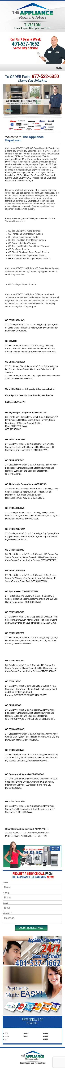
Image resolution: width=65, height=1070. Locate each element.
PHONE (6, 892)
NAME (5, 882)
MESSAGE (7, 913)
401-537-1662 (25, 43)
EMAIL (5, 902)
